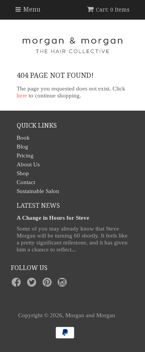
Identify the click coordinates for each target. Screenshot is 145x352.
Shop (23, 173)
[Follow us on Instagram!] (63, 284)
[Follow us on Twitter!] (33, 284)
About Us (28, 164)
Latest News (38, 205)
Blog (22, 147)
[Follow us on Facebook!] (17, 284)
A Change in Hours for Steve (53, 218)
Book (23, 138)
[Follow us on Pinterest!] (48, 284)
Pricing (25, 155)
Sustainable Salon (38, 191)
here (22, 95)
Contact (26, 182)
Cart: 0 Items (113, 10)
